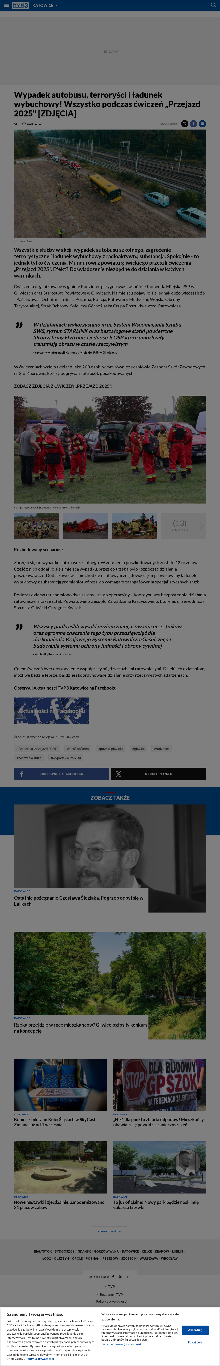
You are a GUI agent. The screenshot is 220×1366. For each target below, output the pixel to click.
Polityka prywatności (40, 1358)
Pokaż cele (195, 1342)
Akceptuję (195, 1330)
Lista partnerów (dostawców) (121, 1344)
